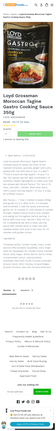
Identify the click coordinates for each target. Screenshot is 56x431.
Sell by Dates (39, 356)
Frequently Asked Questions (28, 336)
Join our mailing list (28, 384)
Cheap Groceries (19, 371)
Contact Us (22, 331)
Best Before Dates (19, 356)
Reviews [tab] (7, 290)
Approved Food (28, 376)
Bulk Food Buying (37, 361)
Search (9, 331)
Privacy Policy (13, 341)
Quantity (7, 129)
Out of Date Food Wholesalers (28, 366)
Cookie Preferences (28, 346)
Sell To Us (45, 331)
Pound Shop (39, 371)
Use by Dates (16, 361)
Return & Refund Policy (37, 341)
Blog (34, 331)
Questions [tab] (25, 290)
